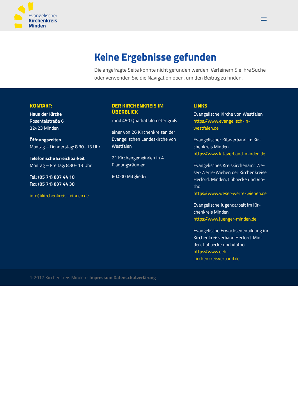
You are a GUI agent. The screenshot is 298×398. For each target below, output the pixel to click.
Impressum (101, 277)
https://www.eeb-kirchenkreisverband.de (217, 255)
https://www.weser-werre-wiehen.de (230, 193)
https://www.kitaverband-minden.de (229, 153)
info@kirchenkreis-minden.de (59, 195)
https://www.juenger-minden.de (225, 218)
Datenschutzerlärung (134, 277)
